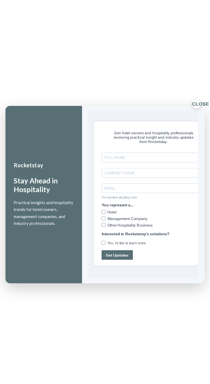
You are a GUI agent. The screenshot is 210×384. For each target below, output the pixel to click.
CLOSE (196, 104)
